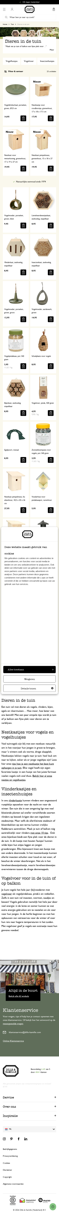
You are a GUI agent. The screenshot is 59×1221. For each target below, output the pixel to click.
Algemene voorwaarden (13, 1184)
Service (8, 1097)
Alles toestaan (16, 669)
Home (5, 24)
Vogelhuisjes (11, 61)
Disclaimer (7, 1170)
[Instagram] (4, 1138)
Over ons (9, 1106)
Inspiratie (10, 1116)
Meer (52, 50)
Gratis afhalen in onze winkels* (30, 2)
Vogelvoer (29, 61)
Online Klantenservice (13, 1041)
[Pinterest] (11, 1138)
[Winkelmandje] (53, 9)
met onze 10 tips (39, 833)
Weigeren (29, 679)
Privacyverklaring (10, 1156)
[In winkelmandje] (23, 118)
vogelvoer (6, 894)
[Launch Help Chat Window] (53, 1206)
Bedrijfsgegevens (10, 1149)
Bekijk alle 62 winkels (19, 996)
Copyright (7, 1177)
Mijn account (12, 9)
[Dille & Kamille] (29, 9)
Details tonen (28, 688)
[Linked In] (25, 1138)
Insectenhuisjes (47, 61)
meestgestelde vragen (13, 1024)
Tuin (12, 24)
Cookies (6, 1163)
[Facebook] (18, 1138)
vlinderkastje (15, 800)
